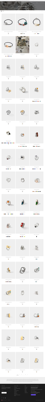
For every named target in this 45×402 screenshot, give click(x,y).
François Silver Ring (8, 234)
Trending (23, 2)
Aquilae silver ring (36, 99)
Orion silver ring (36, 347)
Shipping (15, 389)
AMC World (9, 3)
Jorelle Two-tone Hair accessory (36, 31)
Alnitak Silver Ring (36, 76)
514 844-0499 (34, 391)
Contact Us (15, 392)
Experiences (15, 2)
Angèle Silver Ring (22, 99)
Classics (25, 389)
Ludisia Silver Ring (36, 279)
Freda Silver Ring (22, 234)
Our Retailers (15, 387)
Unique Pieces (26, 392)
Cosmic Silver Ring (8, 189)
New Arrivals (26, 387)
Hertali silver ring (36, 234)
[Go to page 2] (27, 374)
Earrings (26, 2)
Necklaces (30, 2)
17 (25, 374)
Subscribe (4, 392)
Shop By (19, 2)
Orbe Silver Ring (8, 347)
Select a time (22, 52)
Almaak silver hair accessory (8, 31)
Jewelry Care (15, 391)
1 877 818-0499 (38, 392)
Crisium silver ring (22, 189)
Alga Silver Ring (8, 76)
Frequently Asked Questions (17, 388)
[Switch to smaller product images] (2, 11)
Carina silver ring (22, 144)
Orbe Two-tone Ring (22, 347)
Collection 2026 (10, 2)
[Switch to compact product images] (3, 11)
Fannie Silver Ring (36, 189)
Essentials (26, 388)
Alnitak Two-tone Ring (8, 99)
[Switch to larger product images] (1, 11)
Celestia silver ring (36, 144)
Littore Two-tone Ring (8, 279)
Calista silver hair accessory (22, 31)
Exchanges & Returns (16, 390)
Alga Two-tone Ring (22, 76)
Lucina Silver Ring (22, 279)
